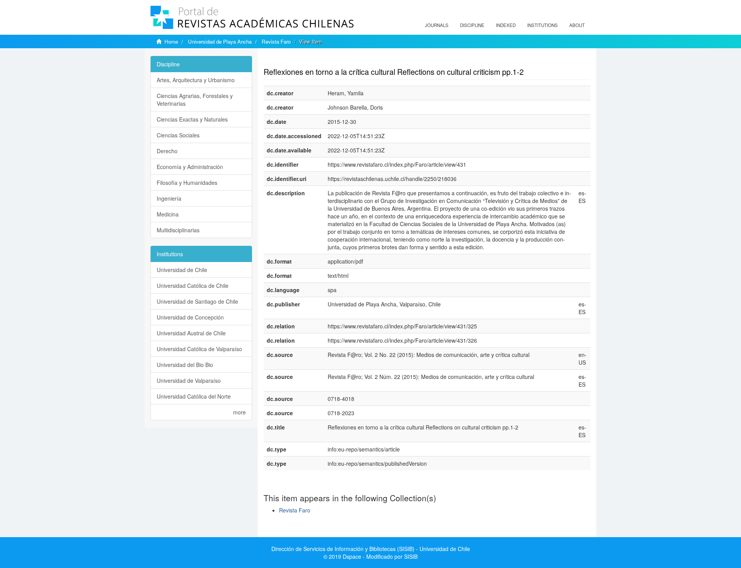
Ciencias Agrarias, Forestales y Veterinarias (195, 99)
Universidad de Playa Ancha (220, 41)
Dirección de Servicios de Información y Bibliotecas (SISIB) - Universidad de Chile (370, 549)
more (239, 412)
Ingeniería (169, 198)
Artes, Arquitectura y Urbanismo (196, 80)
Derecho (167, 151)
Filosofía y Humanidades (187, 182)
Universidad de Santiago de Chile (197, 301)
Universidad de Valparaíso (189, 380)
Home (171, 41)
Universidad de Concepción (190, 317)
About (577, 25)
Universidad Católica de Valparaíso (199, 349)
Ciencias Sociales (178, 135)
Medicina (168, 214)
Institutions (542, 25)
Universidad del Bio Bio (185, 365)
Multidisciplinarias (178, 230)
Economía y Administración (190, 167)
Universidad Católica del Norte (194, 396)
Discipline (472, 25)
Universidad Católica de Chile (192, 285)
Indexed (506, 25)
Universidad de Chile (182, 270)
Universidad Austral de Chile (191, 333)
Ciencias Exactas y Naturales (192, 119)
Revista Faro (276, 41)
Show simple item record (294, 60)
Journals (436, 25)
